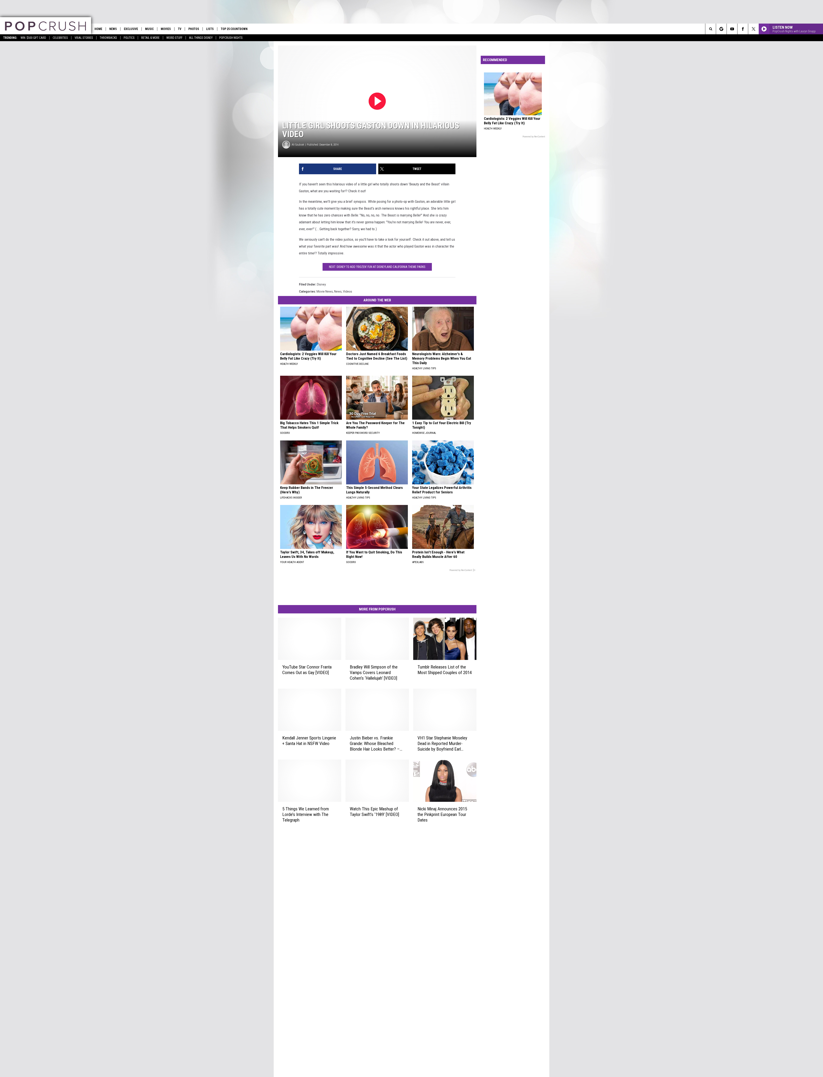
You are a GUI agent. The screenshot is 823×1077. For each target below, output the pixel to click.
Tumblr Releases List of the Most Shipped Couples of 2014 (445, 669)
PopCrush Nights (231, 37)
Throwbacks (108, 37)
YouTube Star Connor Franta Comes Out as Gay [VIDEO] (307, 669)
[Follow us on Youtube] (732, 29)
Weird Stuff (174, 37)
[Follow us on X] (753, 29)
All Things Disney (201, 37)
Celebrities (60, 37)
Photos (193, 29)
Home (98, 29)
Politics (129, 37)
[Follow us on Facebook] (742, 29)
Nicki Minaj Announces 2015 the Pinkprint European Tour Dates (442, 814)
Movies (166, 29)
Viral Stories (84, 37)
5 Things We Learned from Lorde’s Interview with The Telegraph (305, 814)
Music (149, 29)
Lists (210, 29)
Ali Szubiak (298, 144)
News (113, 29)
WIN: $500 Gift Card (33, 37)
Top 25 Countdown (234, 29)
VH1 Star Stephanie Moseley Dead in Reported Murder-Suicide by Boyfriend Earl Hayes (442, 743)
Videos (347, 291)
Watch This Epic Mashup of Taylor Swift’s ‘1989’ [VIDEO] (374, 811)
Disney (321, 284)
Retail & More (150, 37)
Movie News (325, 291)
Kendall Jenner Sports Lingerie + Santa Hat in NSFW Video (309, 740)
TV (179, 29)
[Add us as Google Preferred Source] (721, 29)
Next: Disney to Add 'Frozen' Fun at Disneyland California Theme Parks (377, 267)
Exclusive (131, 29)
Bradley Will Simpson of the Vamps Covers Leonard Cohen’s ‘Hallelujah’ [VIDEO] (374, 672)
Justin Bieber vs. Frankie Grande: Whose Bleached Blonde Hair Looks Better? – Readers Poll (375, 743)
